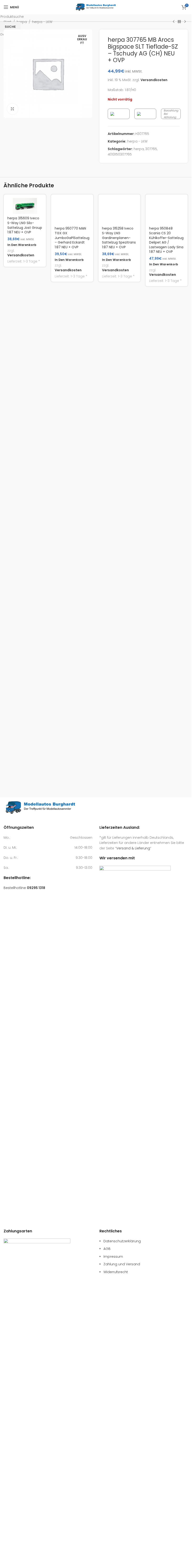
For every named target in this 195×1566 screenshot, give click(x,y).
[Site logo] (96, 7)
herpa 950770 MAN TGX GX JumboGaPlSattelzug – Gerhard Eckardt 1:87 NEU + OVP (72, 567)
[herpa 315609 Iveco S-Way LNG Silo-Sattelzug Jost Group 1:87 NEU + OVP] (24, 206)
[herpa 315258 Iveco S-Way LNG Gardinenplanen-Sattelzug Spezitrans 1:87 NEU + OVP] (119, 376)
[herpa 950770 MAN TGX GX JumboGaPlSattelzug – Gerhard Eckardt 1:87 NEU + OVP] (72, 376)
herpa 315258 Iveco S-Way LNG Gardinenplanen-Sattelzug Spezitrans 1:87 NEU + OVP (119, 567)
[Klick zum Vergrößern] (12, 109)
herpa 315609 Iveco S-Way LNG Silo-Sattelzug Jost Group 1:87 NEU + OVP (24, 225)
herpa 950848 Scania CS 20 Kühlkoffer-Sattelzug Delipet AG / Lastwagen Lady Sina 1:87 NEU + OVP (166, 570)
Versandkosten (20, 255)
